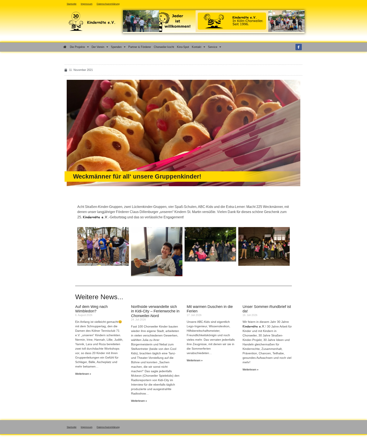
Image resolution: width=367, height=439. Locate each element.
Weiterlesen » (83, 373)
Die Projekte (77, 47)
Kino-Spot (183, 47)
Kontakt (196, 47)
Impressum (86, 427)
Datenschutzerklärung (108, 427)
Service (212, 47)
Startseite (71, 427)
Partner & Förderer (139, 47)
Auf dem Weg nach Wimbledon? (91, 309)
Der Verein (98, 47)
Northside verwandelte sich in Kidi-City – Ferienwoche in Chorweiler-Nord (155, 311)
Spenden (116, 47)
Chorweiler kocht (164, 47)
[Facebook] (298, 47)
